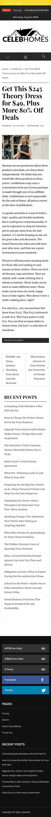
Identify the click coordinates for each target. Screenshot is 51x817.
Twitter (9, 690)
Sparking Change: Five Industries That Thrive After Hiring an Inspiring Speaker (24, 521)
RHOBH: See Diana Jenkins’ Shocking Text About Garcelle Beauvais (13, 370)
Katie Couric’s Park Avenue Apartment (21, 792)
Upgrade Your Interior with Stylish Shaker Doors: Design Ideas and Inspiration (24, 434)
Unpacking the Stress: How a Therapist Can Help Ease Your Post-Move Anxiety (22, 505)
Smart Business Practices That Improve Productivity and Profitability (22, 604)
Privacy (9, 669)
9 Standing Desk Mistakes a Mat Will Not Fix (24, 753)
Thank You (7, 732)
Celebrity (19, 340)
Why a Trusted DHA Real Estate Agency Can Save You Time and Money (22, 560)
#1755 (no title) (13, 648)
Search (5, 719)
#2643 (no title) (14, 658)
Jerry (42, 126)
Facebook (10, 679)
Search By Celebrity (11, 726)
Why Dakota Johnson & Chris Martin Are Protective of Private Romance (36, 367)
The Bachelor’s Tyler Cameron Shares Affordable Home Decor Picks (22, 450)
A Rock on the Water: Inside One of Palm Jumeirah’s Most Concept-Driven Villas (24, 588)
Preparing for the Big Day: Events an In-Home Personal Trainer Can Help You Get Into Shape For (24, 489)
